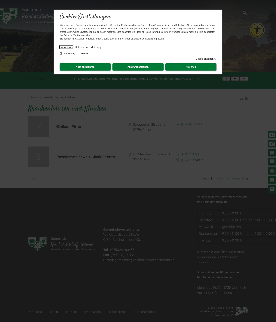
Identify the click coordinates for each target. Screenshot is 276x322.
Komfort (84, 53)
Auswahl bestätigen (138, 67)
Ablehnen (191, 67)
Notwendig (69, 53)
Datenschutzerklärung (88, 47)
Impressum (66, 47)
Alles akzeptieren (85, 67)
